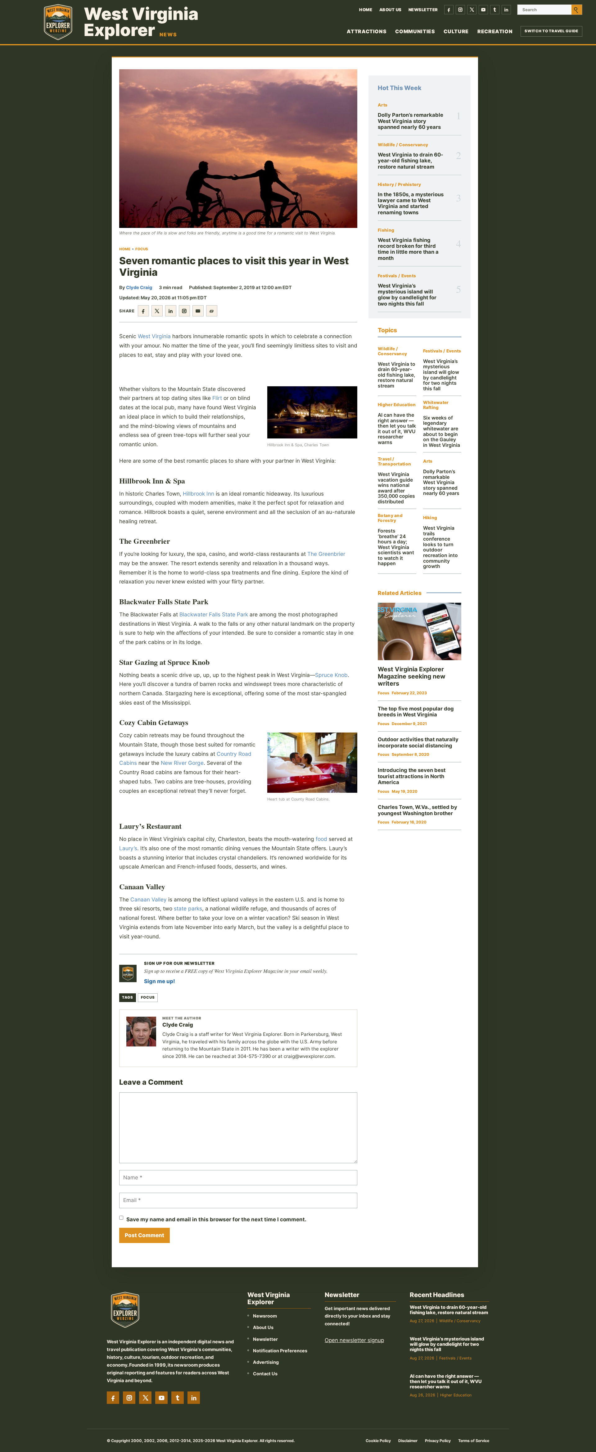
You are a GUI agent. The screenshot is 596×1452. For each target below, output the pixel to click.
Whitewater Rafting (436, 405)
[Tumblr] (494, 9)
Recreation (494, 31)
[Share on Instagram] (184, 310)
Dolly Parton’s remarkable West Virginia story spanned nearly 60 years (410, 121)
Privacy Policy (438, 1440)
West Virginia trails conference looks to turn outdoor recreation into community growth (440, 547)
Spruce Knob (331, 675)
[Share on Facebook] (143, 310)
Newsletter (423, 9)
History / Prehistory (399, 184)
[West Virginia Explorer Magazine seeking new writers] (419, 631)
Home (365, 9)
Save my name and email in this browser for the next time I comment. (216, 1219)
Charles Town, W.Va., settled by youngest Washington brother (417, 810)
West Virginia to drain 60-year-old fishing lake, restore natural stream (410, 161)
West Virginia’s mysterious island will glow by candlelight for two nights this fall (407, 295)
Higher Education (397, 404)
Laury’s (128, 848)
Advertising (266, 1362)
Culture (456, 31)
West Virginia (154, 336)
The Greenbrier (326, 554)
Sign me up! (159, 981)
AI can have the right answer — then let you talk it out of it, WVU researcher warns (397, 428)
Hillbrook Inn (198, 493)
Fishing (386, 230)
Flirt (217, 398)
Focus (141, 249)
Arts (382, 105)
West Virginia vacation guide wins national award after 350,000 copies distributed (396, 488)
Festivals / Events (397, 276)
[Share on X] (157, 310)
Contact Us (265, 1373)
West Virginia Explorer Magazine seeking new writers (411, 676)
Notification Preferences (280, 1350)
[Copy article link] (211, 310)
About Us (390, 9)
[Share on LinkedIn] (170, 310)
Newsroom (265, 1315)
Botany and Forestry (390, 518)
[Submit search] (576, 10)
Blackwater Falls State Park (213, 614)
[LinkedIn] (506, 9)
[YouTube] (483, 9)
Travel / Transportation (394, 461)
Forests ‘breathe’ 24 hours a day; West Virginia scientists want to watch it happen (396, 547)
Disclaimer (408, 1440)
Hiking (430, 517)
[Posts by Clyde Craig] (141, 1031)
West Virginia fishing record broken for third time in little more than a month (408, 249)
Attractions (366, 31)
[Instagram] (460, 9)
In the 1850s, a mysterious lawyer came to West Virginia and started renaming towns (411, 203)
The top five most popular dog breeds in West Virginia (416, 712)
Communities (415, 31)
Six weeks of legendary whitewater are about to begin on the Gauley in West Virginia (441, 431)
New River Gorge (182, 763)
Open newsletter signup (354, 1340)
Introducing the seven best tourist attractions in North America (411, 776)
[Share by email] (198, 310)
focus (148, 997)
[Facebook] (449, 9)
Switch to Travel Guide (551, 31)
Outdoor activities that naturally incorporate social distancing (418, 742)
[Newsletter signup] (128, 973)
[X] (471, 9)
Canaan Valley (148, 899)
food (321, 839)
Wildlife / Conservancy (403, 145)
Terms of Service (473, 1440)
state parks (188, 908)
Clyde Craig (139, 287)
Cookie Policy (378, 1440)
